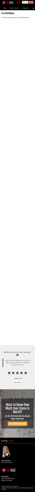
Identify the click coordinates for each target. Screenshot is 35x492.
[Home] (7, 2)
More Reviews (17, 382)
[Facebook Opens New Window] (17, 2)
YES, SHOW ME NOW (17, 424)
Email (25, 2)
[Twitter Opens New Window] (19, 2)
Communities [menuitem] (25, 8)
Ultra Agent (3, 489)
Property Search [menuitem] (14, 8)
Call (31, 2)
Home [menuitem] (4, 8)
